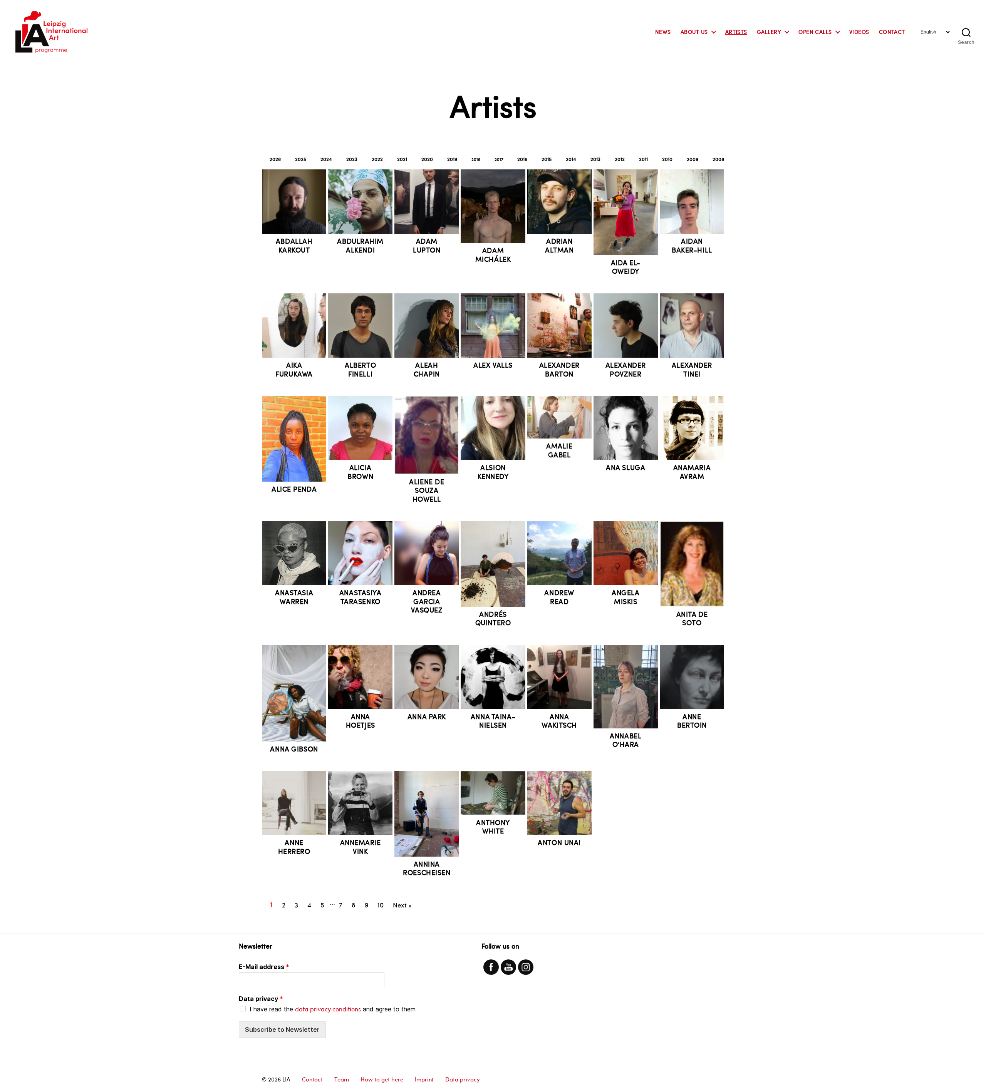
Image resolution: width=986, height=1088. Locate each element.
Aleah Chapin (427, 369)
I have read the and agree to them (333, 1009)
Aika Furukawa (294, 369)
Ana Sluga (625, 467)
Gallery (769, 32)
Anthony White (493, 826)
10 (380, 904)
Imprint (424, 1079)
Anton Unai (559, 842)
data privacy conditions (328, 1009)
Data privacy (261, 999)
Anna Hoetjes (360, 720)
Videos (859, 32)
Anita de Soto (692, 618)
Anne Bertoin (692, 720)
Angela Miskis (625, 597)
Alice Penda (294, 489)
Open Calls (815, 32)
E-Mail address (264, 967)
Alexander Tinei (692, 369)
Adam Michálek (493, 254)
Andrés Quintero (493, 618)
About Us (694, 32)
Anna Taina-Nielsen (493, 720)
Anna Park (426, 716)
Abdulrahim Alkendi (360, 245)
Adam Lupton (426, 245)
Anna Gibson (294, 748)
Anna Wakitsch (559, 720)
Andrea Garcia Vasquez (426, 601)
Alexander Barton (559, 369)
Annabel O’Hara (625, 740)
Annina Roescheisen (426, 868)
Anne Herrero (294, 846)
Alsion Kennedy (493, 471)
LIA (286, 1079)
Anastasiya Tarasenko (360, 597)
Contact (892, 32)
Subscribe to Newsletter (282, 1029)
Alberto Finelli (360, 369)
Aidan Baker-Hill (692, 245)
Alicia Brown (360, 471)
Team (341, 1079)
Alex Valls (493, 365)
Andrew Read (559, 597)
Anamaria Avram (692, 471)
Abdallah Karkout (294, 245)
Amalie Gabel (559, 450)
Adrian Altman (559, 245)
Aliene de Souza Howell (426, 490)
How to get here (382, 1079)
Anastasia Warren (294, 597)
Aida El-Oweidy (626, 267)
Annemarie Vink (360, 846)
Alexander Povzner (625, 369)
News (663, 32)
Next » (402, 904)
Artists (736, 32)
